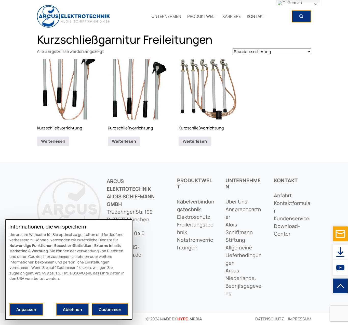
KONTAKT (256, 16)
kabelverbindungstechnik (195, 205)
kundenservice (291, 218)
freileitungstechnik (195, 228)
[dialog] (68, 269)
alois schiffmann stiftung (239, 232)
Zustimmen (110, 309)
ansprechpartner (243, 213)
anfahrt (283, 195)
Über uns (236, 201)
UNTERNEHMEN (166, 16)
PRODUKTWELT (201, 16)
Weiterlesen (53, 141)
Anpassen (26, 309)
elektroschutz (193, 216)
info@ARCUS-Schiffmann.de (124, 251)
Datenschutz (269, 319)
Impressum (299, 319)
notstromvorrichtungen (195, 243)
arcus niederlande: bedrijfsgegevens (243, 282)
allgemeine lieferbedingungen (243, 255)
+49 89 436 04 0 (126, 233)
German (294, 3)
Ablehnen (72, 309)
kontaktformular (292, 207)
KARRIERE (231, 16)
